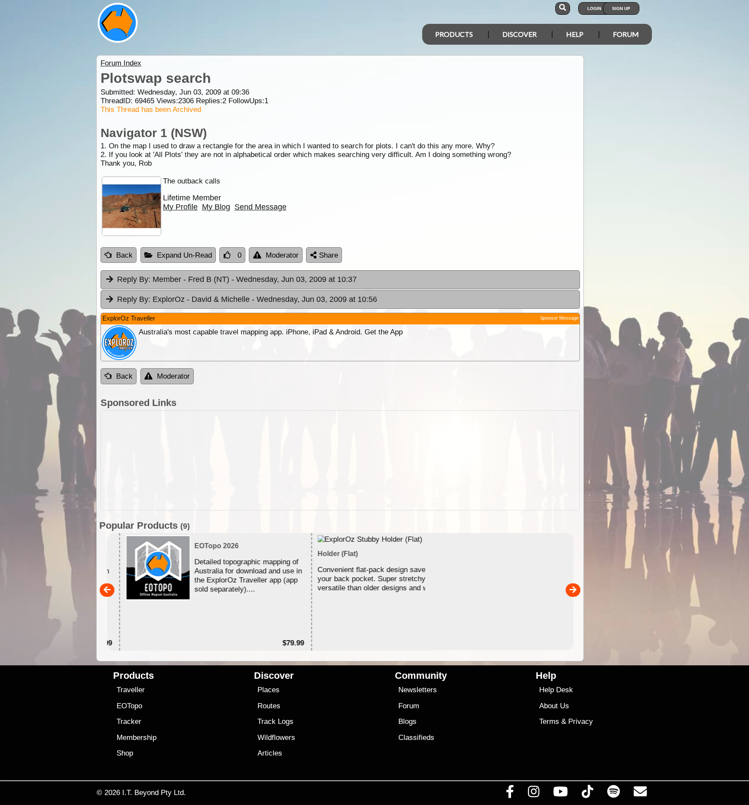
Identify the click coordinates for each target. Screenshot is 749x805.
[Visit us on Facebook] (509, 793)
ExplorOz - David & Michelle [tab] (247, 299)
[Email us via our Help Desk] (640, 793)
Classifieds (416, 737)
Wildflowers (276, 737)
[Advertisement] (382, 460)
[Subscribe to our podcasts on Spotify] (613, 793)
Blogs (407, 721)
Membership (136, 737)
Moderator (282, 255)
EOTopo (129, 706)
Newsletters (417, 690)
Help (574, 34)
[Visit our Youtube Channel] (560, 793)
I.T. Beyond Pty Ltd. (154, 792)
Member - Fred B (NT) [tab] (237, 279)
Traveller (131, 690)
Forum (626, 34)
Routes (268, 706)
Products (454, 34)
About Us (554, 706)
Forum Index (121, 63)
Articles (269, 753)
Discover (519, 34)
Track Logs (275, 721)
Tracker (129, 721)
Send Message (260, 207)
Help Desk (556, 690)
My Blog (216, 207)
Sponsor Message (559, 318)
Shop (125, 753)
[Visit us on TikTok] (587, 793)
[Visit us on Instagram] (533, 793)
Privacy (580, 721)
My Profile (180, 207)
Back (124, 255)
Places (268, 690)
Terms (549, 721)
